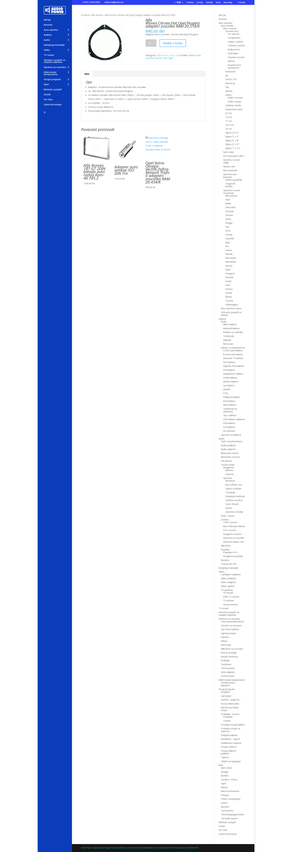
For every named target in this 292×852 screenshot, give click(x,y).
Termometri (227, 810)
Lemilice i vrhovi (229, 779)
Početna (190, 3)
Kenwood (230, 71)
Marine (231, 60)
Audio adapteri (228, 449)
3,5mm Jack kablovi (233, 350)
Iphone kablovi (230, 381)
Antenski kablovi (231, 328)
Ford (227, 230)
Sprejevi (225, 806)
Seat (227, 284)
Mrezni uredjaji (228, 652)
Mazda (228, 253)
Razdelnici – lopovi (230, 738)
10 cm (228, 117)
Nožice (228, 507)
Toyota (229, 300)
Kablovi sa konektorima (233, 347)
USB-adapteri (228, 672)
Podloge (225, 660)
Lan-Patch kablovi (230, 629)
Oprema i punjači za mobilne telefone (54, 61)
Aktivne (229, 470)
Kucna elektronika (230, 703)
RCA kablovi (229, 400)
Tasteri (227, 720)
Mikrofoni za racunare (232, 648)
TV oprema (227, 589)
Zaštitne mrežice (234, 500)
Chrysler (229, 211)
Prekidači (228, 716)
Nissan (228, 265)
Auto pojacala (230, 170)
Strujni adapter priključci (228, 752)
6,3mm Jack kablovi (233, 354)
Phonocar (230, 83)
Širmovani (228, 343)
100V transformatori (231, 441)
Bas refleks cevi (233, 484)
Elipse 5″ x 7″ (232, 136)
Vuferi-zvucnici (235, 97)
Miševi (224, 640)
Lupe (223, 783)
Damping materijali (54, 45)
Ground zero (232, 31)
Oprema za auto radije (231, 161)
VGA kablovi (229, 423)
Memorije (226, 644)
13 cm (228, 120)
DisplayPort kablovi (233, 373)
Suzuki (228, 292)
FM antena (226, 460)
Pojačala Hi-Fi (230, 552)
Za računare (229, 430)
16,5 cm (229, 124)
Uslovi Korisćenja (53, 104)
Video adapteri (228, 582)
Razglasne (228, 467)
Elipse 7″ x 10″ (233, 148)
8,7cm (228, 113)
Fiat (171, 55)
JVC (227, 75)
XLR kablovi (229, 427)
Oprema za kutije (234, 511)
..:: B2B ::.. (179, 2)
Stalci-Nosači (232, 503)
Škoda (228, 296)
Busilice (225, 775)
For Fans (48, 99)
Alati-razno (226, 767)
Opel (177, 55)
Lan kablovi (229, 385)
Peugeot (230, 273)
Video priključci (228, 578)
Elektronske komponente (50, 73)
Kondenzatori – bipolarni (229, 684)
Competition (234, 37)
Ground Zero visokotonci (234, 66)
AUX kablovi (229, 362)
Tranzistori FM (228, 563)
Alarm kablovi (230, 324)
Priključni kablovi (229, 735)
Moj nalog (228, 3)
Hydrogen (233, 53)
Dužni (223, 321)
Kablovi (48, 35)
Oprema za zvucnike (233, 537)
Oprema (227, 477)
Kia (227, 246)
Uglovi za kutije (233, 488)
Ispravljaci (226, 695)
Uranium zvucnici (236, 57)
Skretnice (230, 480)
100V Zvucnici (230, 522)
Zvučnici (225, 519)
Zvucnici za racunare (231, 625)
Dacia (228, 219)
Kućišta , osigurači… (231, 699)
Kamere (225, 637)
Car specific (234, 33)
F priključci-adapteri (231, 574)
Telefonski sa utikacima (230, 410)
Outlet (47, 94)
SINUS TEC (231, 79)
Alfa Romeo (97, 15)
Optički (226, 389)
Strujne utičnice (229, 746)
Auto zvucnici (229, 28)
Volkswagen (231, 304)
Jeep (227, 242)
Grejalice (225, 691)
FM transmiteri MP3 (233, 155)
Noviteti (48, 25)
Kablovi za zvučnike (233, 332)
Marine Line (229, 166)
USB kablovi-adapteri (234, 419)
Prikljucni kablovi (231, 396)
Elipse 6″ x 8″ (232, 140)
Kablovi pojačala (233, 179)
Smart (228, 281)
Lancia (228, 250)
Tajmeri (225, 757)
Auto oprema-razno (231, 308)
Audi (227, 199)
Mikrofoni (225, 545)
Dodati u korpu (173, 43)
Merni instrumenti (230, 791)
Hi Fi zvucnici (229, 530)
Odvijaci (225, 795)
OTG (225, 393)
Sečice (224, 802)
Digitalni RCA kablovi (233, 365)
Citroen (158, 58)
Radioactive (234, 49)
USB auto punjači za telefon (231, 314)
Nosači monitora (229, 656)
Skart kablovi (229, 404)
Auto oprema (51, 30)
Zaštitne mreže (233, 105)
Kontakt (209, 3)
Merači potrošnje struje (230, 709)
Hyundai (229, 238)
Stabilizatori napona (231, 742)
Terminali (230, 492)
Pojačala (225, 549)
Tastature (226, 664)
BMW (228, 203)
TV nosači (228, 592)
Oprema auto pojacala (230, 175)
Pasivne (229, 474)
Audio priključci (228, 445)
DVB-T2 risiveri (231, 596)
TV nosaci (49, 55)
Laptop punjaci (228, 633)
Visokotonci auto (234, 109)
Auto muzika (227, 25)
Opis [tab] (86, 73)
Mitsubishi (230, 261)
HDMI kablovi (230, 377)
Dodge (229, 222)
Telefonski (228, 336)
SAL (227, 87)
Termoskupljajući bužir (232, 814)
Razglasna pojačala (233, 556)
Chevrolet (230, 207)
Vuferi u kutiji (234, 101)
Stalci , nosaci (228, 515)
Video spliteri (228, 586)
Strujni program (52, 79)
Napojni (227, 339)
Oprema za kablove (231, 434)
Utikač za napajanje (231, 761)
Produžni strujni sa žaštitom (230, 730)
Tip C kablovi (229, 415)
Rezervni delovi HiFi (233, 541)
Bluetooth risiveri (230, 453)
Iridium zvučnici (235, 41)
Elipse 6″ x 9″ (232, 144)
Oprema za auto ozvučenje (231, 191)
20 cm (228, 128)
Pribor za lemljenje (230, 798)
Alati (46, 84)
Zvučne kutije (228, 464)
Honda (228, 234)
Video (47, 50)
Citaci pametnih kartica (232, 621)
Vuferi (228, 94)
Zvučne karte (227, 675)
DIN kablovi (229, 369)
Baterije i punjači (53, 89)
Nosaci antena (230, 604)
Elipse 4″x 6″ (232, 132)
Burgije (224, 771)
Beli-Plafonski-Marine (234, 526)
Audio (47, 40)
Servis (218, 3)
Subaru (229, 288)
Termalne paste (229, 818)
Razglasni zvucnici (232, 533)
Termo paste (228, 668)
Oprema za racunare (55, 67)
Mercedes (230, 257)
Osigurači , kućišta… (230, 185)
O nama (199, 3)
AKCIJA (47, 20)
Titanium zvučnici (236, 45)
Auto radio (228, 151)
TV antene (228, 600)
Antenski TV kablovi (233, 358)
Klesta (224, 787)
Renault (229, 277)
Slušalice (225, 560)
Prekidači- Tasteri (230, 714)
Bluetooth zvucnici (230, 456)
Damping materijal (234, 496)
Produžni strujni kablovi (233, 724)
